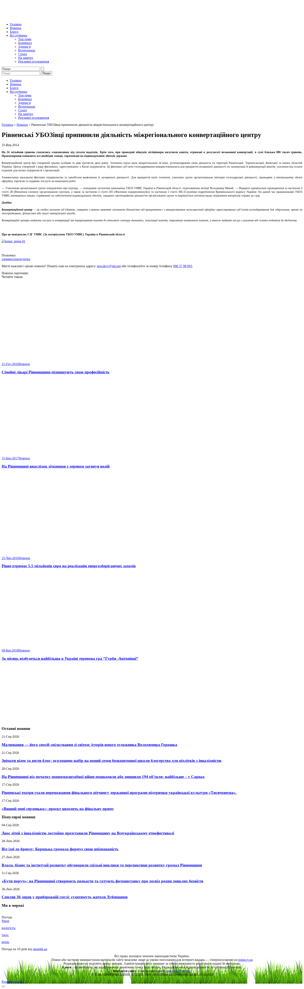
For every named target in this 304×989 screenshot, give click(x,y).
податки (24, 259)
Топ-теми (24, 39)
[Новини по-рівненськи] (53, 17)
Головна (16, 24)
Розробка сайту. (13, 981)
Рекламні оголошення (33, 61)
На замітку (25, 58)
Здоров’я (24, 46)
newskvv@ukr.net (109, 266)
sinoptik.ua (40, 949)
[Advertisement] (152, 694)
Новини (15, 28)
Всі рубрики (18, 35)
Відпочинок (26, 50)
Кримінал (25, 43)
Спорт (22, 54)
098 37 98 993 (182, 266)
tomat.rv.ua (245, 960)
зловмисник (10, 259)
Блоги (14, 31)
